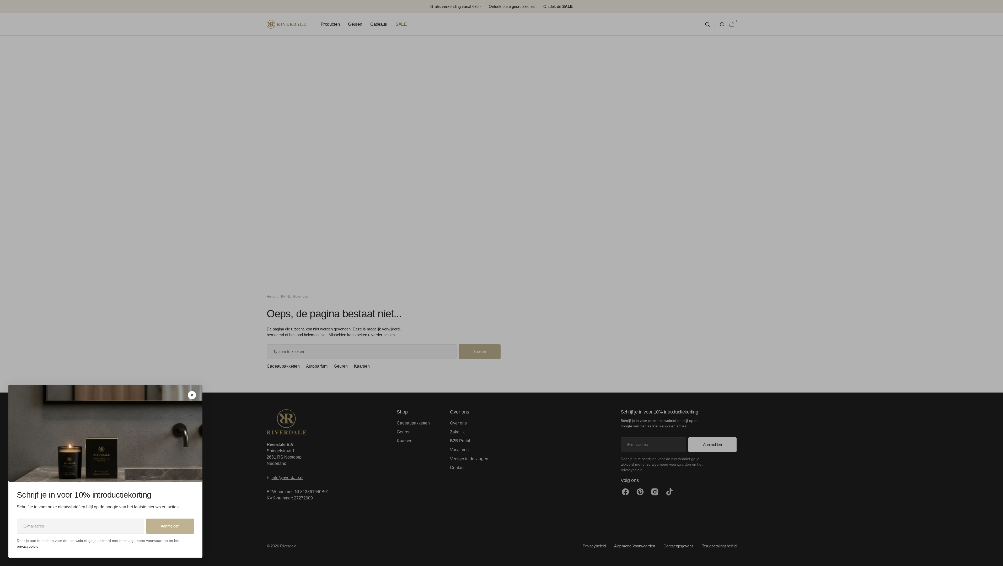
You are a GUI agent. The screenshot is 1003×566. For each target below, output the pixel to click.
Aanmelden (170, 526)
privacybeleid (28, 546)
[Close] (192, 395)
